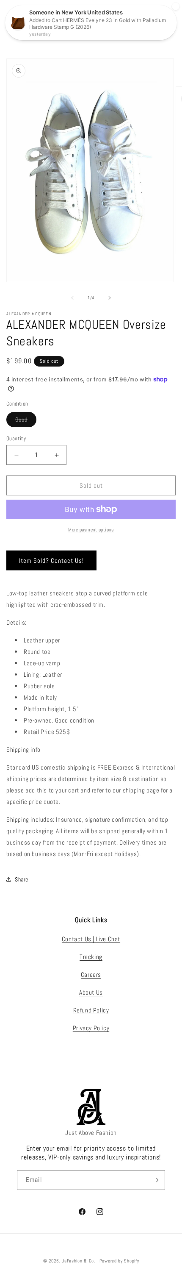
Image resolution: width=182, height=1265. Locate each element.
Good (25, 421)
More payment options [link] (91, 529)
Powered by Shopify (119, 1261)
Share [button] (21, 879)
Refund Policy (91, 1010)
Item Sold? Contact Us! (51, 560)
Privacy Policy (91, 1028)
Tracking (91, 957)
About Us (91, 992)
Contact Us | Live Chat (91, 939)
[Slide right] (109, 298)
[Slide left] (72, 298)
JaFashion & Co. (78, 1261)
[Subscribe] (155, 1180)
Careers (91, 974)
